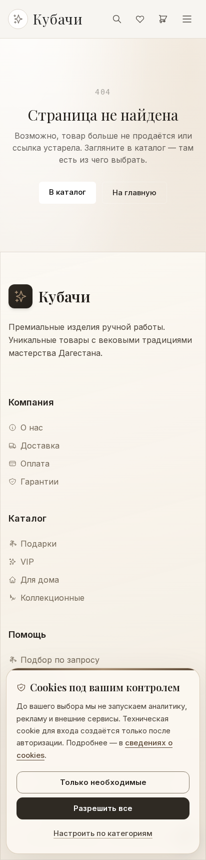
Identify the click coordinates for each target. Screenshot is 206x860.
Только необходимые (103, 782)
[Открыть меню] (187, 19)
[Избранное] (140, 19)
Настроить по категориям (103, 833)
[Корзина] (163, 19)
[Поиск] (117, 19)
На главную (134, 192)
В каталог (67, 192)
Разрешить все (103, 808)
